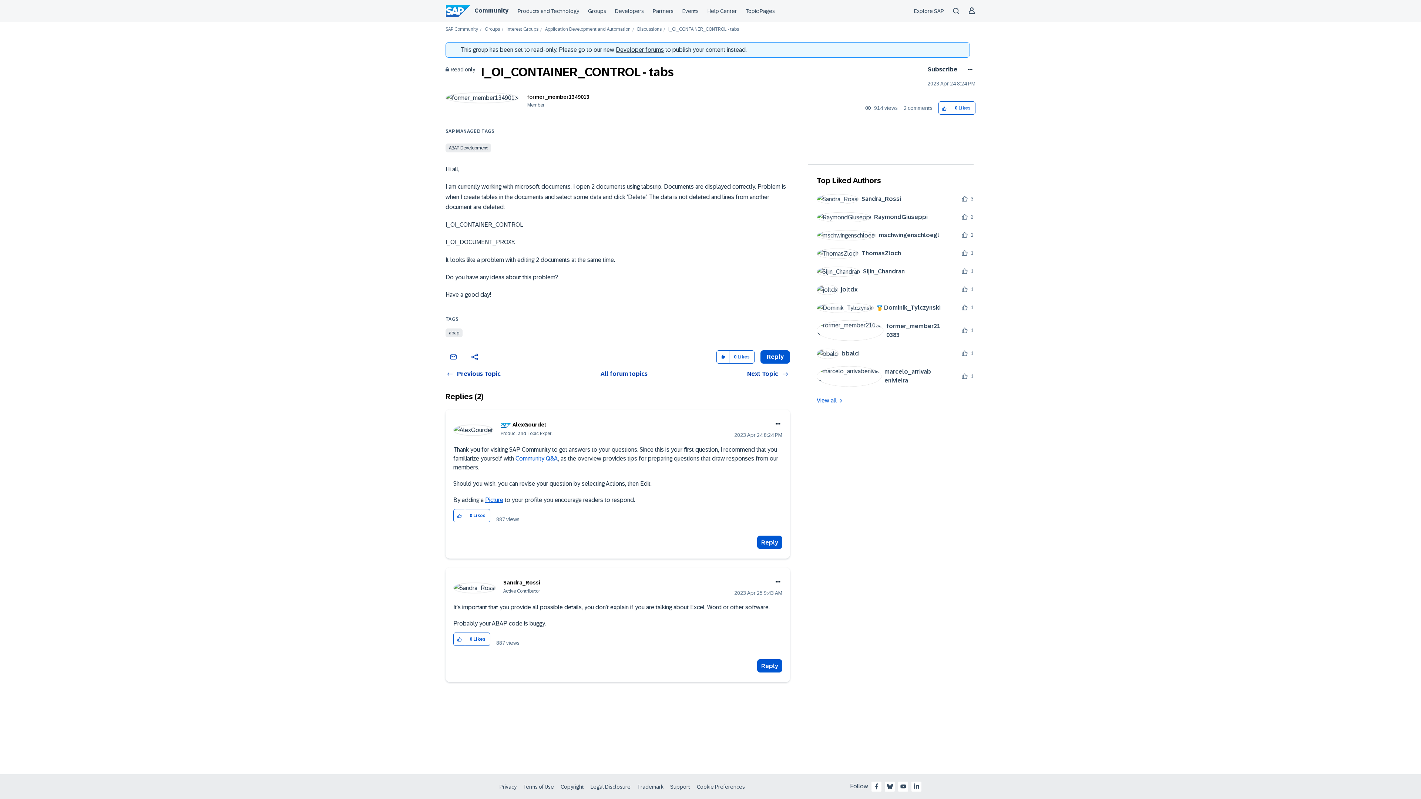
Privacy (508, 787)
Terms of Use (538, 787)
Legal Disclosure (611, 787)
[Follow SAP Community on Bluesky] (890, 786)
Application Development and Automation (588, 29)
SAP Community (462, 29)
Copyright (572, 787)
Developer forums (640, 50)
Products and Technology (548, 11)
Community (491, 10)
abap (454, 333)
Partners (663, 11)
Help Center (722, 11)
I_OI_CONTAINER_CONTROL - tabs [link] (703, 29)
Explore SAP (929, 11)
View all (827, 400)
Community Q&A (536, 458)
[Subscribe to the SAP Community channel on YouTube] (903, 786)
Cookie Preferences (721, 787)
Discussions (649, 29)
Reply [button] (775, 357)
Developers (629, 11)
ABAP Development (468, 148)
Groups (597, 11)
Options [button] (968, 69)
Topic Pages (760, 11)
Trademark (650, 787)
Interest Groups (522, 29)
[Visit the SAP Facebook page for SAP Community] (877, 786)
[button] (944, 108)
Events (690, 11)
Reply (769, 542)
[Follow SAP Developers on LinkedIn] (917, 786)
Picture (494, 500)
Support (680, 787)
